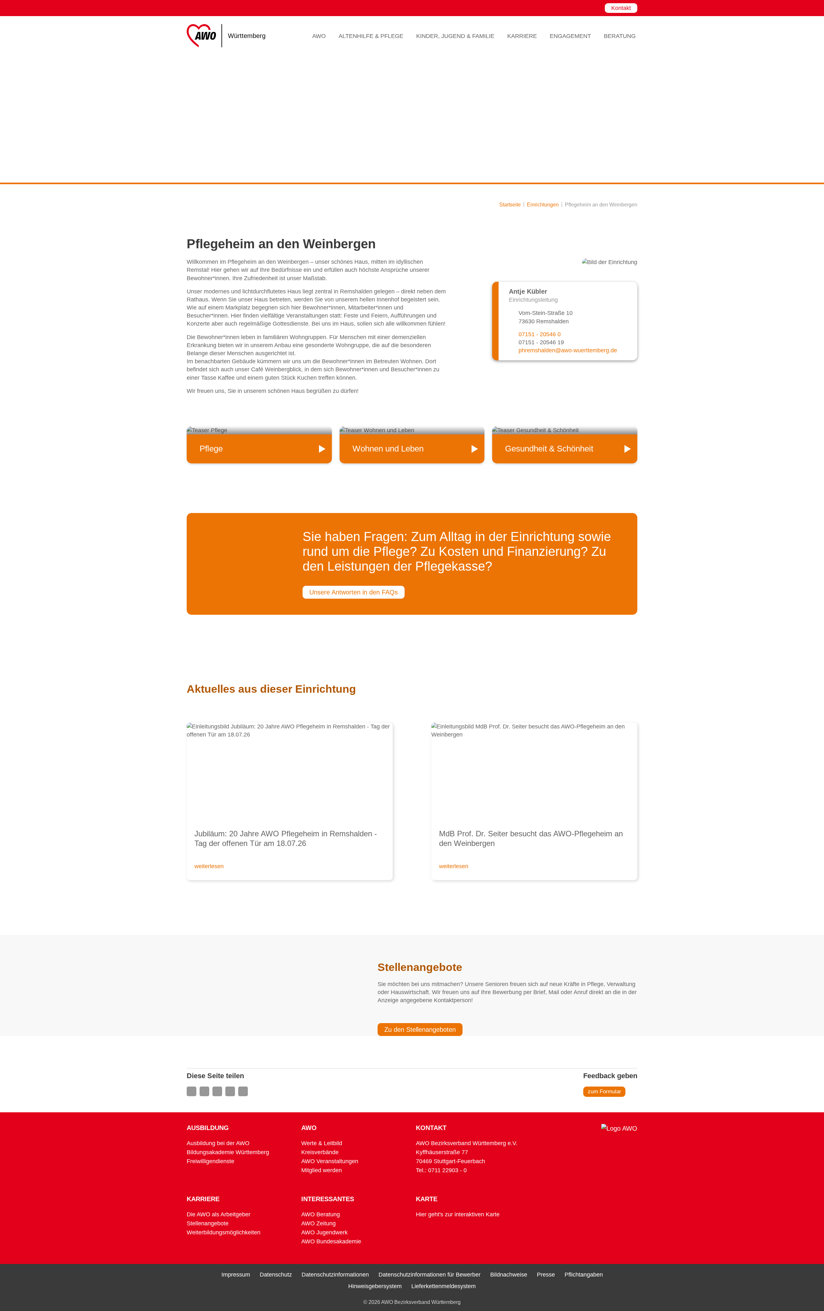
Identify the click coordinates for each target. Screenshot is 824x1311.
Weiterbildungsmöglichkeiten (223, 1232)
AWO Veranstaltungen (329, 1161)
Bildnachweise (508, 1274)
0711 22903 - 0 (447, 1170)
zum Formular (604, 1091)
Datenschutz (276, 1274)
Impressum (235, 1274)
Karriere (522, 36)
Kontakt (621, 8)
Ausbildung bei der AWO (218, 1143)
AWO (319, 36)
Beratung (620, 36)
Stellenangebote (208, 1223)
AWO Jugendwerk (324, 1232)
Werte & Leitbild (321, 1143)
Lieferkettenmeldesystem (443, 1286)
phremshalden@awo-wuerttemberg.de (568, 350)
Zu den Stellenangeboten (420, 1029)
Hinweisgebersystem (375, 1286)
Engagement (570, 36)
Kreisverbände (320, 1152)
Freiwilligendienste (210, 1161)
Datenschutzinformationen (335, 1274)
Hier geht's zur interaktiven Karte (458, 1214)
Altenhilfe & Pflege (371, 36)
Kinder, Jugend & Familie (455, 36)
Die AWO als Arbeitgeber (218, 1214)
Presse (546, 1274)
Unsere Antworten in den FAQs (353, 592)
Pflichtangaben (584, 1274)
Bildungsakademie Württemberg (228, 1152)
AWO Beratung (320, 1214)
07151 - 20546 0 (540, 334)
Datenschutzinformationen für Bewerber (430, 1274)
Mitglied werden (321, 1170)
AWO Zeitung (318, 1223)
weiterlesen (209, 866)
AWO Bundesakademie (331, 1241)
